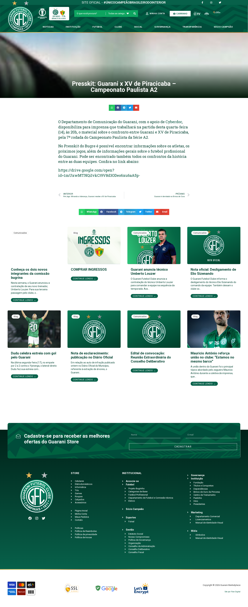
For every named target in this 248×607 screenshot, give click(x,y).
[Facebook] (30, 518)
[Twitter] (43, 518)
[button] (112, 108)
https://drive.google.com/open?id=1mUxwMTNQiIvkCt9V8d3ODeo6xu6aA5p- (99, 173)
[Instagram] (36, 518)
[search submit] (134, 13)
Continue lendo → (24, 300)
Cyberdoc (174, 121)
